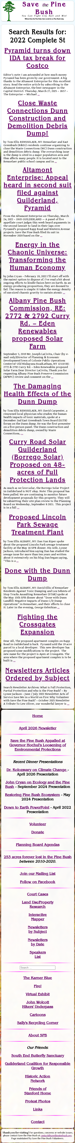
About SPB (37, 1035)
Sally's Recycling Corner (37, 1023)
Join (24, 873)
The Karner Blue (37, 978)
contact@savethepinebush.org (56, 1135)
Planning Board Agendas (37, 844)
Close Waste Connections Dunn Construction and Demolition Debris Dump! (37, 118)
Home (37, 716)
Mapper (37, 919)
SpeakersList (38, 954)
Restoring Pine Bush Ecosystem (32, 795)
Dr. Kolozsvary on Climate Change (37, 770)
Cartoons (38, 1014)
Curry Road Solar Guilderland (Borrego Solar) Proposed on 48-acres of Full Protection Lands (37, 460)
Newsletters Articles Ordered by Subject (37, 674)
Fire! (38, 986)
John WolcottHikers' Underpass (37, 1004)
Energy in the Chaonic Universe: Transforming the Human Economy (37, 256)
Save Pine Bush (44, 7)
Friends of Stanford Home (37, 1091)
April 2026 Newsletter (37, 728)
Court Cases (37, 894)
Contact (37, 1122)
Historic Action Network (37, 1078)
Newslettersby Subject (38, 929)
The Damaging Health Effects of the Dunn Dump (37, 393)
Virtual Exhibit (38, 994)
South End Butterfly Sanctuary (37, 1055)
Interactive (38, 914)
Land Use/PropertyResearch (37, 904)
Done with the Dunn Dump (38, 574)
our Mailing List (41, 873)
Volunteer (37, 824)
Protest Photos (37, 1101)
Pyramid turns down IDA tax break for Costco (37, 57)
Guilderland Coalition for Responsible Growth (37, 1065)
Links (37, 1109)
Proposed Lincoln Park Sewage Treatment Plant (37, 524)
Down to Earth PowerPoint (26, 807)
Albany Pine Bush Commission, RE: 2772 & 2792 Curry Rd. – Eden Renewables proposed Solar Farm (37, 323)
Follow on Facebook (37, 882)
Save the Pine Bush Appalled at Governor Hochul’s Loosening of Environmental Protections (37, 745)
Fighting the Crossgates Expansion (38, 624)
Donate (37, 832)
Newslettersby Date (38, 942)
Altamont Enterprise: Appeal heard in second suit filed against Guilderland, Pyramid (38, 189)
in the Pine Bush (49, 857)
